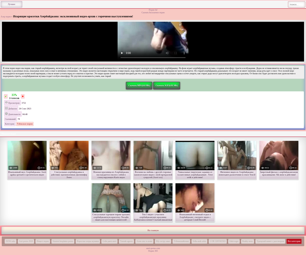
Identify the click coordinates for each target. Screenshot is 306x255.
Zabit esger (234, 241)
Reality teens (247, 241)
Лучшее (11, 4)
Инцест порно (43, 241)
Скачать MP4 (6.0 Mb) (139, 85)
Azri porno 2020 (26, 241)
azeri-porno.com (153, 248)
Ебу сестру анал (163, 241)
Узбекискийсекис (181, 241)
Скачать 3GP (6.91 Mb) (167, 85)
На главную (153, 230)
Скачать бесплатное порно (153, 12)
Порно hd (153, 10)
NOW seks (10, 241)
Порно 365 (153, 251)
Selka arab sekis (199, 241)
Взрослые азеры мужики (88, 241)
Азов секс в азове (144, 241)
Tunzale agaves (126, 241)
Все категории (294, 241)
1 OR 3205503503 (218, 241)
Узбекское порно (25, 124)
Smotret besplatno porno (63, 241)
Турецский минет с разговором (270, 241)
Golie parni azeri (109, 241)
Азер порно (6, 16)
